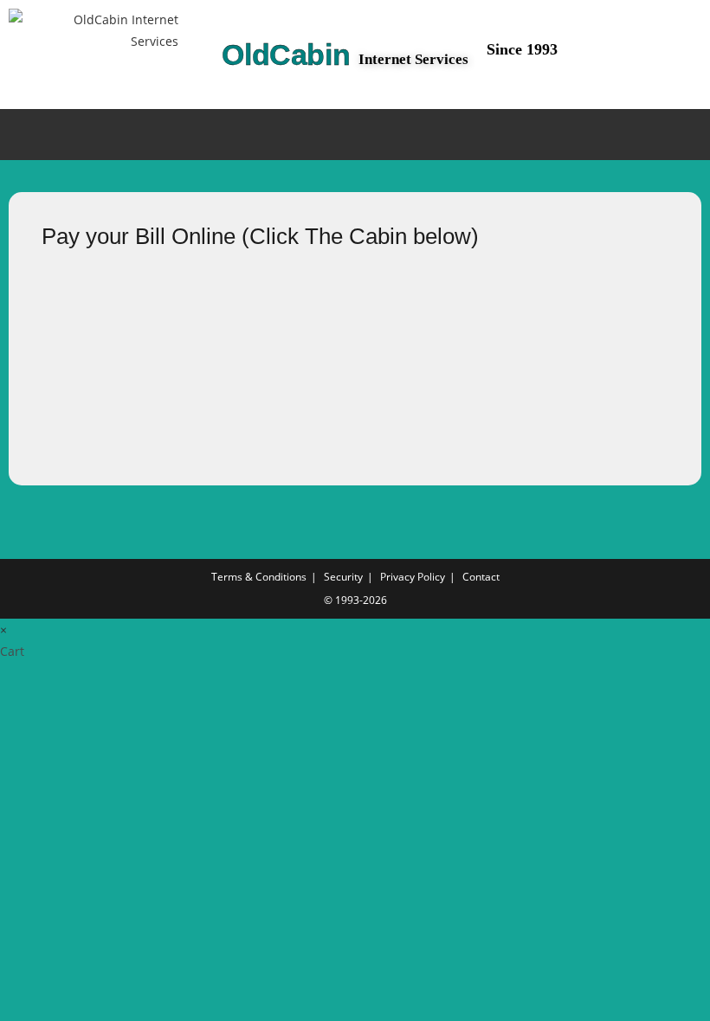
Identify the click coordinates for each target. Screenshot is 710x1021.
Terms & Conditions (259, 576)
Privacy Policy (412, 576)
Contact (481, 576)
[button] (355, 134)
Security (343, 576)
